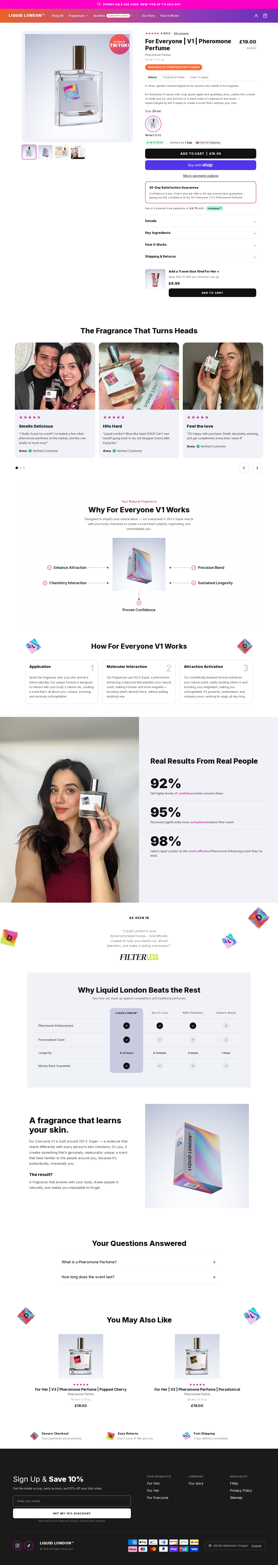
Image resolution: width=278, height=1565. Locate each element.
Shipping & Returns (200, 256)
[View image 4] (78, 152)
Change (256, 1545)
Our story (196, 1483)
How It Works (169, 15)
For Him (153, 1483)
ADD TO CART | (200, 153)
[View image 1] (29, 152)
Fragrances (77, 15)
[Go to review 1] (16, 468)
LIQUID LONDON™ (27, 15)
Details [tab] (152, 77)
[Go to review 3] (24, 468)
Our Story (148, 15)
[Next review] (257, 468)
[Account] (256, 16)
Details (200, 221)
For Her (153, 1490)
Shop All (57, 15)
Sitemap (236, 1498)
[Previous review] (244, 468)
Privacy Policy (241, 1490)
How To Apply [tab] (199, 77)
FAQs (234, 1483)
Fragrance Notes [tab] (174, 77)
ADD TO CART (212, 292)
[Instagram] (17, 1545)
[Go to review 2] (20, 468)
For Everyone (157, 1498)
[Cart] (265, 16)
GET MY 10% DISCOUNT (72, 1513)
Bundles (111, 15)
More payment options (200, 176)
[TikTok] (28, 1545)
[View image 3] (61, 152)
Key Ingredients (200, 233)
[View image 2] (45, 152)
